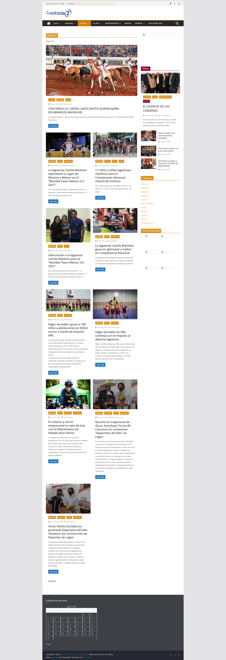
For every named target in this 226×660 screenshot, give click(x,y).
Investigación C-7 (113, 23)
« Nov (48, 644)
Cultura (51, 100)
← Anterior (51, 581)
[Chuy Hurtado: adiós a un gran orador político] (148, 151)
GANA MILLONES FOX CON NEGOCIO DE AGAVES (95, 3)
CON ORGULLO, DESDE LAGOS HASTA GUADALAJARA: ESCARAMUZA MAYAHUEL (83, 110)
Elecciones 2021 (155, 23)
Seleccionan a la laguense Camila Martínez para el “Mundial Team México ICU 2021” (66, 260)
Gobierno (108, 413)
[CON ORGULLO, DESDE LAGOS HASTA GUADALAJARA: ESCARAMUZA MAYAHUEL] (91, 70)
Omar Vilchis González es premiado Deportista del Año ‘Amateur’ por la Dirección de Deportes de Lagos (67, 531)
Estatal (83, 23)
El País (96, 23)
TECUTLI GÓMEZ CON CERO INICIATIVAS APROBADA (166, 135)
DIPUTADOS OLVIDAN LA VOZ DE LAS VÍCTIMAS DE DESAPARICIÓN (168, 163)
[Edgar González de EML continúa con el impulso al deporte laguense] (115, 304)
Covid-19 (144, 215)
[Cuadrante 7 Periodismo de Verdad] (49, 23)
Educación (145, 196)
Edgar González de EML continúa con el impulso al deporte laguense (112, 335)
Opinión (138, 23)
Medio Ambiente (147, 203)
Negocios (68, 315)
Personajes (68, 161)
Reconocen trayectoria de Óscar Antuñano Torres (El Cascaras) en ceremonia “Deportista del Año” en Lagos (112, 429)
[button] (60, 23)
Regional (69, 23)
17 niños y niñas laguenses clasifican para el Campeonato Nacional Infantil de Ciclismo (113, 175)
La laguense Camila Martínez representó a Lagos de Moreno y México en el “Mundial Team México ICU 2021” (67, 177)
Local (56, 23)
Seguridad (145, 188)
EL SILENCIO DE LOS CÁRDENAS (156, 108)
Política (146, 101)
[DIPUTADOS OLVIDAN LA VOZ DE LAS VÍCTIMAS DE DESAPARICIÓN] (148, 165)
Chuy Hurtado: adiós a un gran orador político (168, 149)
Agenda (127, 23)
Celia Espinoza (67, 104)
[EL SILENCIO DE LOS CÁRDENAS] (160, 83)
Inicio (68, 100)
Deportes (60, 100)
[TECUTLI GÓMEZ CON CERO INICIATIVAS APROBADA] (148, 137)
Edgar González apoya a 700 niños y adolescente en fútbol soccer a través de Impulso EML (68, 329)
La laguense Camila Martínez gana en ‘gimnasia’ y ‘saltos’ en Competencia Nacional (114, 249)
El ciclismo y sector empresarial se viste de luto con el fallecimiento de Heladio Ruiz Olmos (66, 427)
